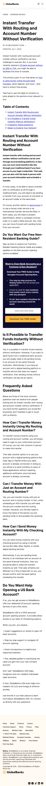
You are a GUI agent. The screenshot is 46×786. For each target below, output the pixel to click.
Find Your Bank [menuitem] (8, 744)
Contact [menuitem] (30, 723)
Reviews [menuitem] (6, 730)
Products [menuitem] (21, 723)
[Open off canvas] (38, 4)
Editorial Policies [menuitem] (8, 737)
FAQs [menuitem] (37, 727)
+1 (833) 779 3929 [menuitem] (9, 734)
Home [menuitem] (5, 723)
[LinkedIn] (39, 783)
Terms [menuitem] (21, 727)
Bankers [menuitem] (23, 740)
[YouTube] (29, 783)
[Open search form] (42, 4)
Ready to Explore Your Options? (22, 128)
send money (34, 205)
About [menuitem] (12, 723)
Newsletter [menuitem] (29, 730)
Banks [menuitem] (14, 740)
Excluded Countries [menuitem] (24, 737)
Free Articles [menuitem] (33, 740)
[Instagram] (32, 783)
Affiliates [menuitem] (6, 740)
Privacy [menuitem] (29, 727)
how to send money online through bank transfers (22, 80)
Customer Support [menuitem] (9, 727)
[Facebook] (42, 783)
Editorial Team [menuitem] (24, 734)
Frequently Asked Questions (20, 125)
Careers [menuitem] (37, 737)
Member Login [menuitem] (17, 730)
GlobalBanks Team (15, 45)
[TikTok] (36, 783)
